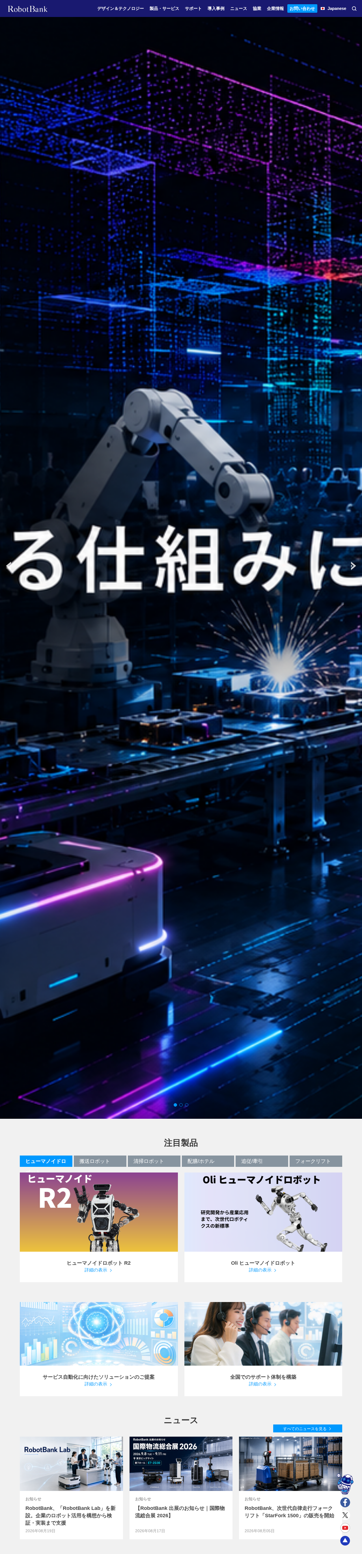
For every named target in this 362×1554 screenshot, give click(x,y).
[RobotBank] (27, 8)
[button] (353, 566)
